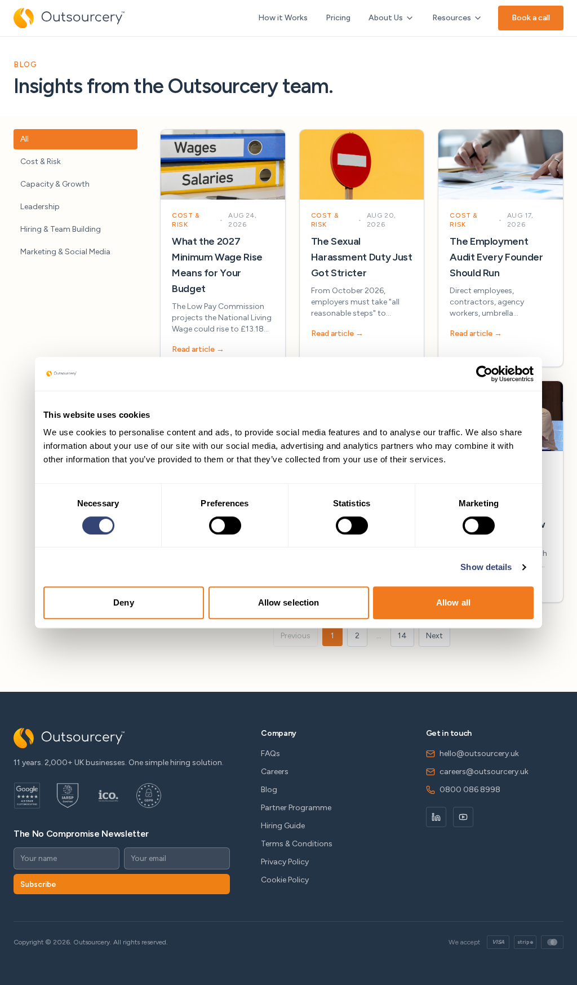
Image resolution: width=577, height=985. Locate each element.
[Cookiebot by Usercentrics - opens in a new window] (484, 373)
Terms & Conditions (296, 844)
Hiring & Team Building (60, 229)
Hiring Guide (283, 826)
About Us (386, 18)
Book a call (531, 18)
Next (434, 636)
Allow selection (288, 602)
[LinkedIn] (436, 817)
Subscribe (38, 884)
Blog (269, 789)
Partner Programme (296, 807)
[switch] (225, 525)
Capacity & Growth (55, 184)
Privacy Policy (285, 862)
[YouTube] (463, 817)
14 (402, 636)
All (24, 139)
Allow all (453, 602)
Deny (123, 602)
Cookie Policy (285, 880)
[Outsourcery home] (69, 18)
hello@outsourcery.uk (479, 753)
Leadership (40, 206)
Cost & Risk (40, 161)
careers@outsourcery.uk (484, 771)
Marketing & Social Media (65, 252)
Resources (451, 18)
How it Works (283, 18)
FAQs (270, 753)
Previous (295, 636)
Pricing (338, 18)
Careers (274, 771)
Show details (486, 567)
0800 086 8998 (470, 789)
